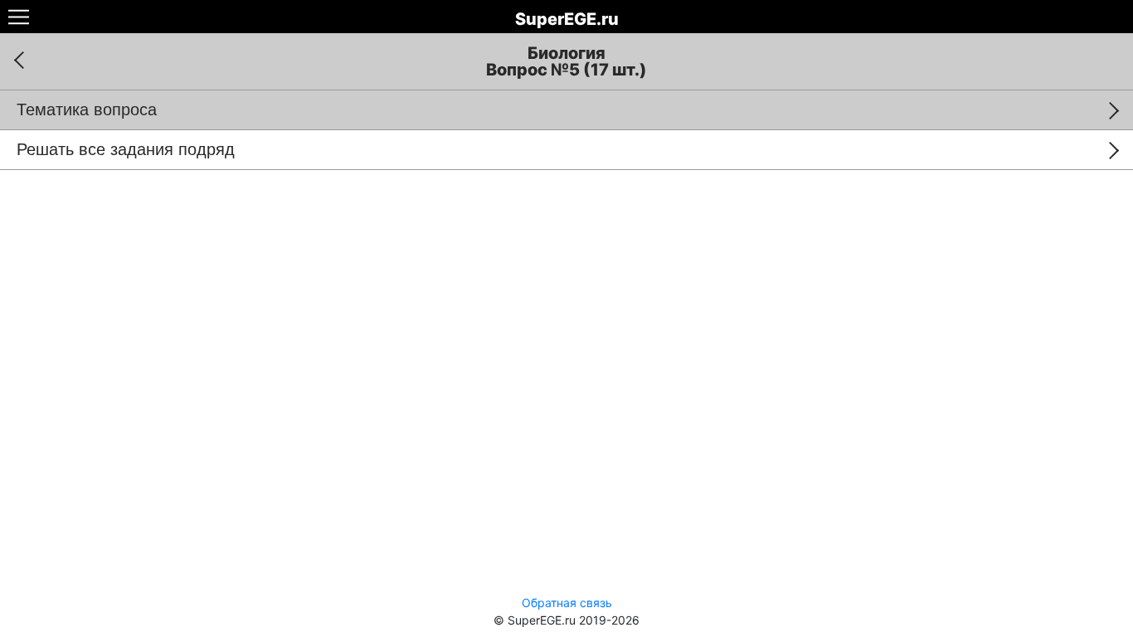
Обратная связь (567, 603)
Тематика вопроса (87, 109)
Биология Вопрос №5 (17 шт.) (566, 61)
